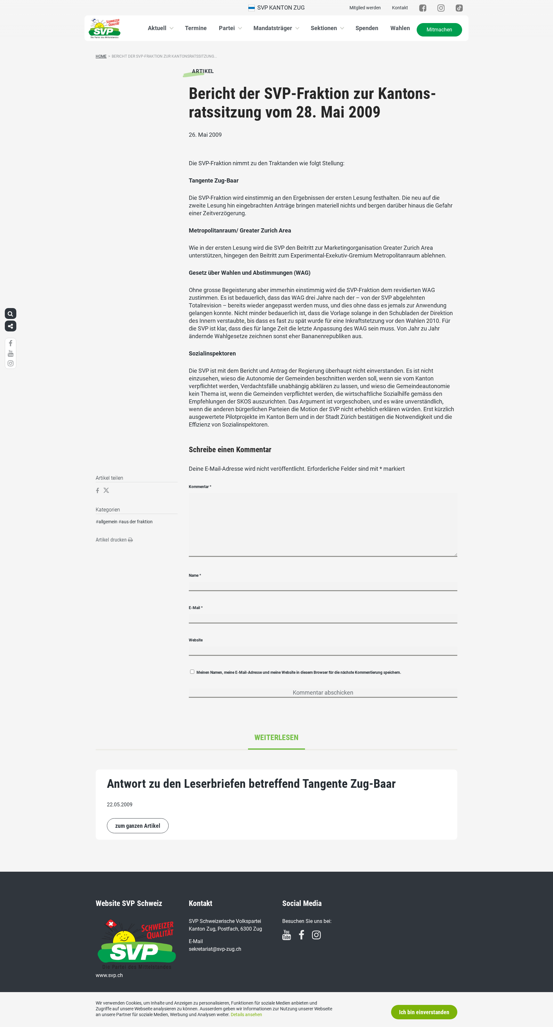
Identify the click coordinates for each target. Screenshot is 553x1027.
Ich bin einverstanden (424, 1012)
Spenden (367, 28)
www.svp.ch (109, 975)
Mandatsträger (272, 28)
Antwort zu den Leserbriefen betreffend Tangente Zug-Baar (251, 784)
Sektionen (324, 28)
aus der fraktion (137, 521)
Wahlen (400, 28)
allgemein (108, 521)
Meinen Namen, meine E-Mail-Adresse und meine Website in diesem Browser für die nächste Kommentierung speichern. (298, 672)
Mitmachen (439, 30)
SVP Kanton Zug (280, 7)
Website (196, 640)
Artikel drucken (112, 540)
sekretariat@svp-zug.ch (215, 949)
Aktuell (157, 28)
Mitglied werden (365, 7)
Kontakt (400, 7)
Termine (196, 28)
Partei (227, 28)
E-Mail (196, 608)
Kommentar (200, 487)
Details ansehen (246, 1014)
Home (101, 56)
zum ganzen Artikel (137, 825)
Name (195, 575)
